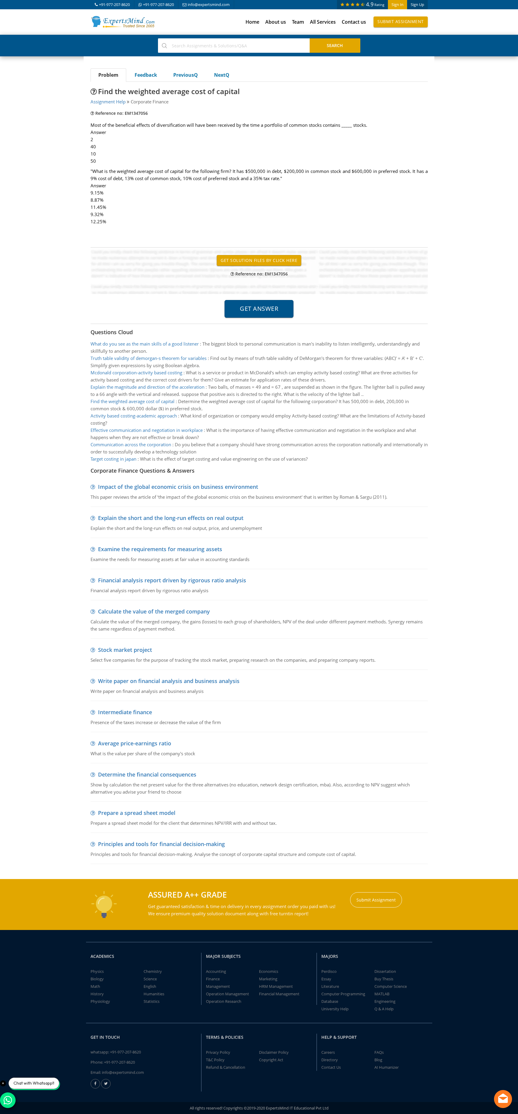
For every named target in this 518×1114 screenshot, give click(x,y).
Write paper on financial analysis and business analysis (169, 681)
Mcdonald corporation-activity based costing (136, 373)
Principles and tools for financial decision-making (161, 844)
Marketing (268, 979)
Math (95, 986)
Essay (326, 979)
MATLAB (381, 994)
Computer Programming (343, 994)
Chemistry (153, 971)
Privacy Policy (218, 1052)
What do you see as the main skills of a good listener (145, 344)
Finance (213, 979)
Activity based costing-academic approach (134, 416)
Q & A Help (384, 1009)
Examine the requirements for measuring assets (160, 549)
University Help (335, 1009)
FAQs (379, 1052)
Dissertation (385, 971)
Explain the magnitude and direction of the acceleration (147, 387)
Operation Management (227, 994)
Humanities (154, 994)
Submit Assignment (400, 21)
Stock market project (125, 649)
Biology (97, 979)
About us (275, 22)
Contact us (354, 22)
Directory (329, 1059)
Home (252, 22)
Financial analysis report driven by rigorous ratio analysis (172, 580)
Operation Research (223, 1001)
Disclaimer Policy (274, 1052)
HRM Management (276, 986)
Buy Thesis (383, 979)
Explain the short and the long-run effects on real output (170, 517)
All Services (323, 22)
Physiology (100, 1001)
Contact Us (331, 1067)
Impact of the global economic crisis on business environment (178, 486)
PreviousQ (185, 75)
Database (329, 1001)
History (97, 994)
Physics (97, 971)
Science (150, 979)
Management (218, 986)
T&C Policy (215, 1059)
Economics (268, 971)
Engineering (384, 1001)
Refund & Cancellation (225, 1067)
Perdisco (329, 971)
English (150, 986)
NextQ (221, 75)
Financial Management (279, 994)
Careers (328, 1052)
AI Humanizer (386, 1067)
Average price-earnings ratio (134, 743)
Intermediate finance (125, 712)
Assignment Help (108, 102)
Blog (378, 1059)
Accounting (216, 971)
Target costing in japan (113, 459)
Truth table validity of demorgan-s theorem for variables (149, 358)
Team (298, 22)
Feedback (146, 75)
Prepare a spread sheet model (136, 812)
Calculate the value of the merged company (154, 611)
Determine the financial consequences (147, 774)
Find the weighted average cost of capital (132, 401)
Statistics (151, 1001)
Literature (330, 986)
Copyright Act (271, 1059)
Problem (108, 75)
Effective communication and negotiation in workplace (147, 430)
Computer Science (390, 986)
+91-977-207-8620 (114, 4)
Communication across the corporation (131, 444)
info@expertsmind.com (209, 4)
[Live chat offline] (503, 1099)
